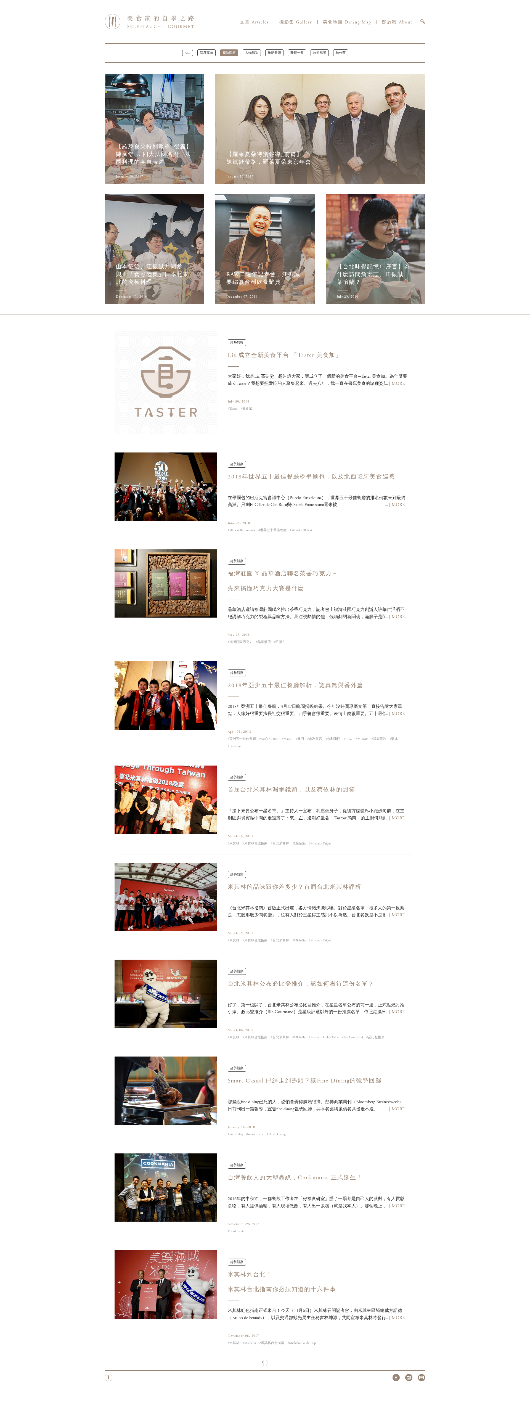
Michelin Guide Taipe (326, 1037)
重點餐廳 (274, 53)
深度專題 (206, 53)
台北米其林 (282, 843)
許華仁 (282, 642)
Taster (235, 409)
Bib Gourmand (355, 1037)
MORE (398, 384)
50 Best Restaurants (243, 530)
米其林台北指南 (257, 843)
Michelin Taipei (322, 843)
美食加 (249, 409)
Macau (289, 739)
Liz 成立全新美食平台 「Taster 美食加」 (285, 356)
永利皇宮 (317, 739)
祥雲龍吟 (381, 739)
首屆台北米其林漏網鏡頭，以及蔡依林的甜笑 (291, 790)
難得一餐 (297, 53)
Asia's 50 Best (271, 739)
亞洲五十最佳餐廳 (244, 739)
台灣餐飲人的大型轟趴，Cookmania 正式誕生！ (295, 1178)
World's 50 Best (304, 530)
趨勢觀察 (229, 53)
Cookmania (238, 1231)
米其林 (236, 843)
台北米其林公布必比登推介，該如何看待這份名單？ (301, 984)
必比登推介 (378, 1037)
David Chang (279, 1134)
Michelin (301, 843)
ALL (187, 53)
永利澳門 (335, 739)
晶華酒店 (266, 642)
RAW (350, 739)
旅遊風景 (319, 53)
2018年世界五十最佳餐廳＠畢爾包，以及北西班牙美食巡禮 (311, 477)
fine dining (237, 1134)
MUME (364, 739)
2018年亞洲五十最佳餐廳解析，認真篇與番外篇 (295, 686)
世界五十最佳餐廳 (275, 530)
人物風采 (251, 53)
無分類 (341, 53)
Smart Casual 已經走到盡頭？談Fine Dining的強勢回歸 (305, 1081)
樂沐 (396, 739)
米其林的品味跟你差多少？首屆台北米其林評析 (295, 887)
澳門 (302, 739)
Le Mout (236, 746)
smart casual (257, 1134)
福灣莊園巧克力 (242, 642)
